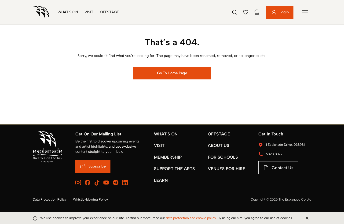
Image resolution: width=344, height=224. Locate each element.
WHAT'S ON (166, 134)
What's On (68, 12)
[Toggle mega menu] (304, 12)
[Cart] (257, 12)
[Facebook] (87, 182)
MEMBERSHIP (168, 157)
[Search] (234, 12)
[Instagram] (78, 182)
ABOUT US (218, 145)
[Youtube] (106, 182)
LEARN (161, 180)
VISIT (159, 145)
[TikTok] (97, 183)
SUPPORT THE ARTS (174, 168)
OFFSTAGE (219, 134)
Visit (88, 12)
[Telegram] (115, 182)
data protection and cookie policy (191, 218)
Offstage (109, 12)
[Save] (245, 12)
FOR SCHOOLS (223, 157)
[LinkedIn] (125, 182)
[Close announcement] (307, 218)
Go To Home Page (172, 73)
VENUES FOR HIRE (226, 168)
